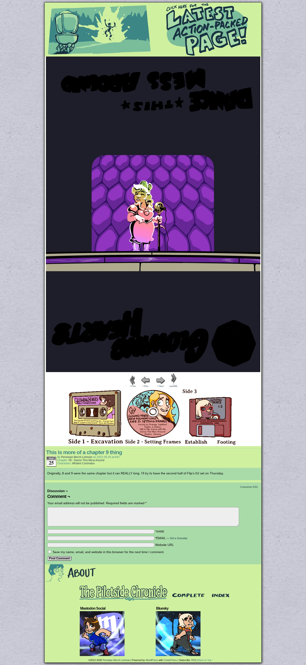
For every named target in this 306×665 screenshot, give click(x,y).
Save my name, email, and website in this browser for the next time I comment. (108, 552)
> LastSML (173, 385)
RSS (193, 660)
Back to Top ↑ (205, 660)
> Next (160, 386)
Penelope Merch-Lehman (76, 457)
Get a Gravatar (178, 538)
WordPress (152, 660)
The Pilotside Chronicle (153, 29)
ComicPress (170, 660)
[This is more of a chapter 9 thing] (153, 371)
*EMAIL (171, 538)
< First (133, 386)
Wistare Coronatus (83, 463)
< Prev (145, 386)
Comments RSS (249, 487)
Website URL (164, 545)
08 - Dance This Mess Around (86, 460)
